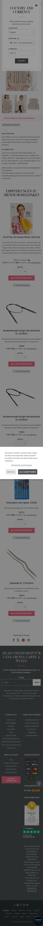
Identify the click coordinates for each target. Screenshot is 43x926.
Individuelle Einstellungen (21, 465)
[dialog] (21, 463)
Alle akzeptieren (27, 472)
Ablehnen (11, 472)
